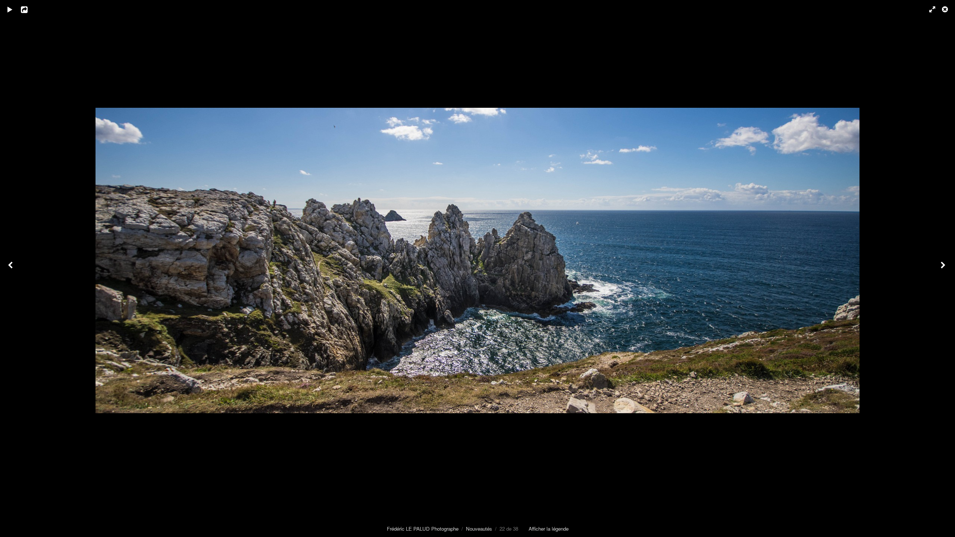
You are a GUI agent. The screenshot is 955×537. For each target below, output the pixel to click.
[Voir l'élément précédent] (11, 268)
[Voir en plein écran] (928, 9)
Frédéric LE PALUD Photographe (422, 528)
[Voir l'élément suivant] (944, 268)
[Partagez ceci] (29, 9)
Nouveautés (479, 528)
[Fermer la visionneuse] (945, 9)
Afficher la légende (549, 528)
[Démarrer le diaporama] (10, 9)
